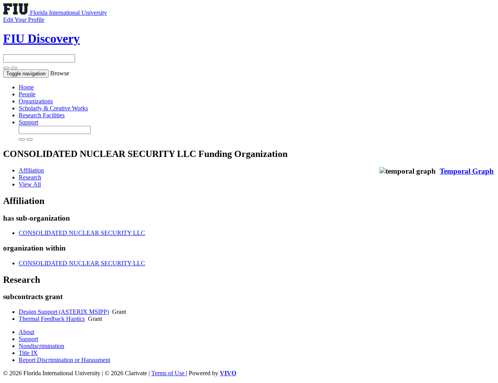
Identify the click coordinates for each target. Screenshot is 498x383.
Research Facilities (42, 115)
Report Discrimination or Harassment (64, 360)
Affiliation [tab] (31, 170)
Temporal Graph (467, 171)
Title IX (28, 353)
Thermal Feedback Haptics (52, 318)
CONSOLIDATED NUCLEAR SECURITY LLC (82, 233)
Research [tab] (30, 177)
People (27, 94)
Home (26, 87)
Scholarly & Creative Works (53, 108)
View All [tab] (30, 184)
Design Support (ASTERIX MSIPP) (64, 311)
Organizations (36, 101)
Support (28, 122)
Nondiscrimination (41, 346)
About (26, 332)
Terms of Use (168, 373)
